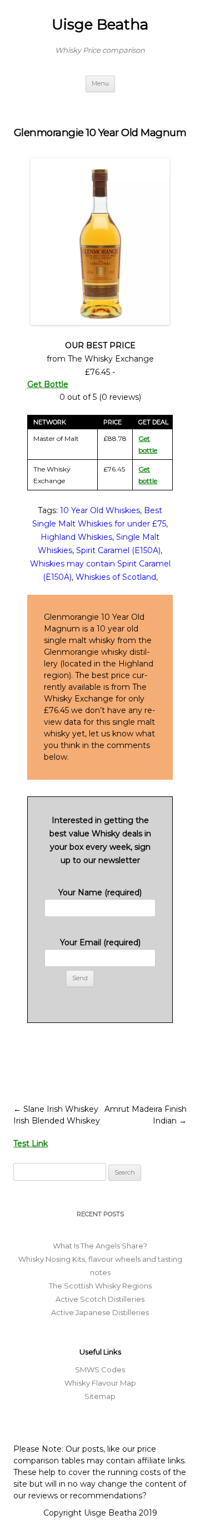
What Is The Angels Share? (100, 1245)
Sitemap (100, 1396)
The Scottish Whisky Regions (100, 1285)
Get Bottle (47, 384)
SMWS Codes (100, 1369)
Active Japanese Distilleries (100, 1312)
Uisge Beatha (100, 24)
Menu (100, 83)
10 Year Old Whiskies (100, 510)
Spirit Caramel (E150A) (118, 550)
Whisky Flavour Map (100, 1382)
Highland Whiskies (76, 537)
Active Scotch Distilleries (100, 1299)
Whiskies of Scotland (116, 577)
